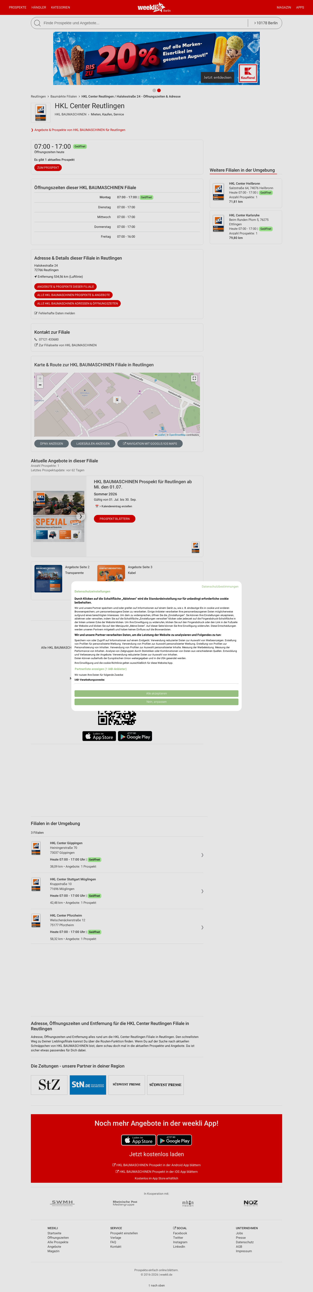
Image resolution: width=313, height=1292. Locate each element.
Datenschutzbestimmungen (220, 586)
